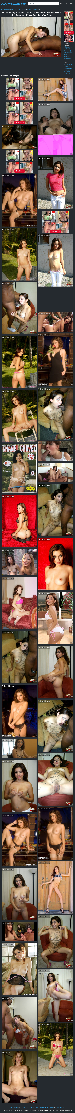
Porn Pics (66, 70)
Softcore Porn (68, 68)
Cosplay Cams (5, 9)
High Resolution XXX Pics (46, 1107)
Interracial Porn (59, 1107)
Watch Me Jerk (68, 51)
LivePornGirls (68, 74)
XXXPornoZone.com (14, 3)
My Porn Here (68, 49)
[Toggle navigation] (71, 3)
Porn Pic (66, 56)
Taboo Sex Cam (68, 47)
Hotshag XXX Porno (33, 9)
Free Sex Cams (14, 1107)
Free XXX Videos (68, 72)
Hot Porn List (24, 1107)
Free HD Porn (33, 1107)
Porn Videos (22, 9)
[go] (61, 3)
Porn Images (67, 58)
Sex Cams (14, 9)
